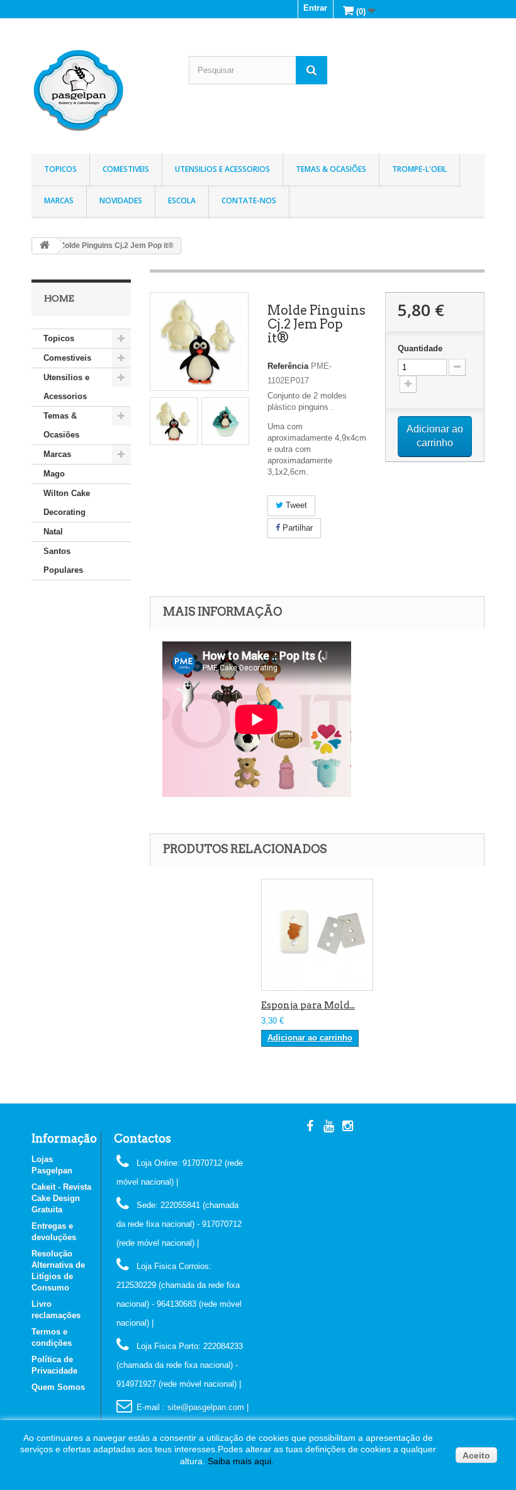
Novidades (120, 200)
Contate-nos (249, 200)
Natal (53, 531)
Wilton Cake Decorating (66, 502)
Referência (287, 366)
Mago (54, 473)
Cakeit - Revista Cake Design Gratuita (61, 1198)
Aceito (476, 1455)
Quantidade (420, 348)
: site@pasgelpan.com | (205, 1407)
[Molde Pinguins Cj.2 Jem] (173, 421)
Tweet (295, 505)
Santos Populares (63, 560)
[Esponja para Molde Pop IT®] (317, 935)
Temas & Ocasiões (331, 169)
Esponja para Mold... (308, 1005)
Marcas (59, 200)
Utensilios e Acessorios (222, 169)
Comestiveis (126, 169)
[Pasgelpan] (100, 90)
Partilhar (296, 528)
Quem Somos (58, 1387)
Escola (182, 200)
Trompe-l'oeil (419, 169)
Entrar (315, 8)
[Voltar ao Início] (45, 246)
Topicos (60, 169)
